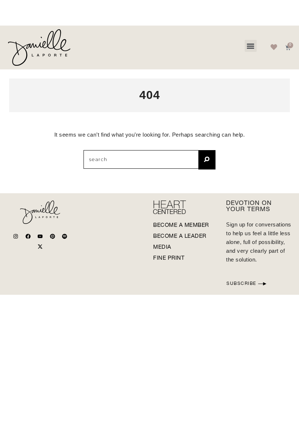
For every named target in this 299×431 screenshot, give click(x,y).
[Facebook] (28, 236)
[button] (251, 46)
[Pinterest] (52, 236)
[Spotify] (64, 236)
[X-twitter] (40, 246)
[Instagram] (16, 236)
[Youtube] (40, 236)
